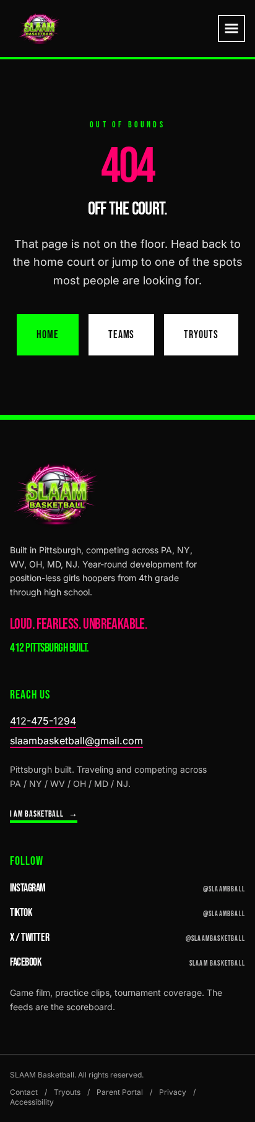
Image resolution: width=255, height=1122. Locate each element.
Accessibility (32, 1102)
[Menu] (231, 28)
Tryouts (201, 334)
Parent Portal (120, 1092)
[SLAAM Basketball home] (39, 28)
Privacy (172, 1092)
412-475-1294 (43, 721)
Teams (121, 334)
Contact (24, 1092)
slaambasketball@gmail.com (76, 740)
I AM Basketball (43, 814)
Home (48, 334)
